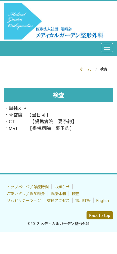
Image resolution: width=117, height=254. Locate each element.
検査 (75, 193)
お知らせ (62, 186)
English (102, 200)
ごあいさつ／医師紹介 (26, 193)
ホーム (85, 69)
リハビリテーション (24, 200)
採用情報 (83, 200)
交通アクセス (58, 200)
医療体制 (58, 193)
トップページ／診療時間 (28, 186)
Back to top (99, 215)
